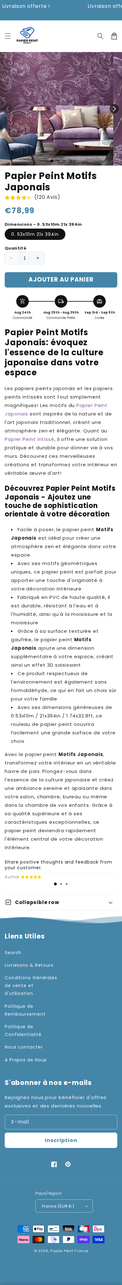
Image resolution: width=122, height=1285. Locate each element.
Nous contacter (24, 1047)
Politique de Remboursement (25, 1010)
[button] (8, 36)
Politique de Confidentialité (23, 1030)
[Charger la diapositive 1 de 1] (51, 161)
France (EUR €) (58, 1206)
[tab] (55, 884)
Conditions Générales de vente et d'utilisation (31, 986)
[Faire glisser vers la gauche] (8, 109)
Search (13, 952)
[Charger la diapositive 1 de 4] (71, 161)
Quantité (15, 248)
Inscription (61, 1140)
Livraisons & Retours (29, 965)
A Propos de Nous (26, 1060)
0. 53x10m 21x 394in (35, 234)
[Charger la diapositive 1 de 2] (58, 161)
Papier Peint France (69, 1250)
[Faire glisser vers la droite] (114, 109)
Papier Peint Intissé (29, 439)
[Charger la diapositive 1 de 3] (64, 161)
